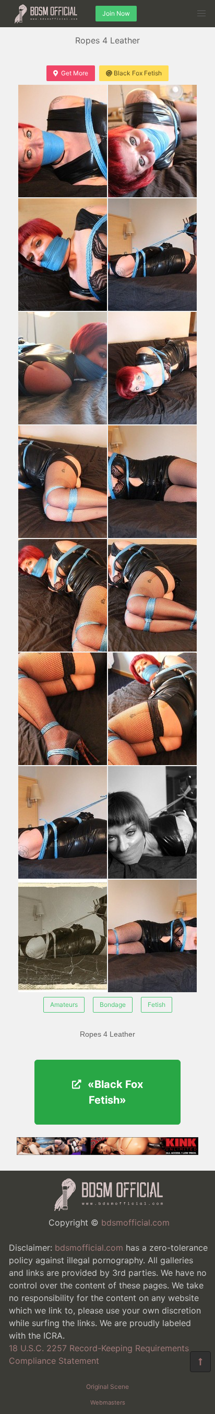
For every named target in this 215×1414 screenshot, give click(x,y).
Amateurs (64, 1004)
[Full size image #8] (62, 595)
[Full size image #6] (62, 481)
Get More (74, 73)
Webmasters (107, 1402)
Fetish (156, 1004)
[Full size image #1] (152, 141)
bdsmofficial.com (135, 1222)
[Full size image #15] (152, 936)
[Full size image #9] (152, 595)
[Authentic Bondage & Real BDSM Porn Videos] (107, 1152)
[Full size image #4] (62, 368)
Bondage (113, 1004)
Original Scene (107, 1386)
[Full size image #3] (152, 254)
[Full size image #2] (62, 254)
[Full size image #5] (152, 368)
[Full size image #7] (152, 481)
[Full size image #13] (152, 822)
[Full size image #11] (152, 709)
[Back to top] (200, 1361)
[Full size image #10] (62, 709)
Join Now (116, 13)
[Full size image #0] (62, 141)
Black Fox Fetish (138, 73)
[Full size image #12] (62, 822)
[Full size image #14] (62, 936)
